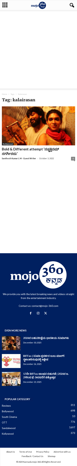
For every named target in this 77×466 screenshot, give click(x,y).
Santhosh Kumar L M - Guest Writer (19, 158)
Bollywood (8, 411)
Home (4, 94)
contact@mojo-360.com (45, 305)
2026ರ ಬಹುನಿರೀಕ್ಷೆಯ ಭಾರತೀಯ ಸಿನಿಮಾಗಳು (46, 337)
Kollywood (8, 144)
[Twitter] (46, 313)
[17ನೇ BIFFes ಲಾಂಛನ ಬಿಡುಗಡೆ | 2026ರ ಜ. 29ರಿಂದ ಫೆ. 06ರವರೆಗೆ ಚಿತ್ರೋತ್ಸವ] (11, 379)
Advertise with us (62, 452)
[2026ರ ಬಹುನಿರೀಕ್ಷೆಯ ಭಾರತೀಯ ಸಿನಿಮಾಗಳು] (11, 343)
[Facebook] (31, 313)
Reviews (6, 405)
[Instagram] (39, 313)
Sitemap (51, 456)
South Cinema (9, 416)
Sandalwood (9, 428)
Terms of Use (25, 452)
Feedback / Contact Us (32, 456)
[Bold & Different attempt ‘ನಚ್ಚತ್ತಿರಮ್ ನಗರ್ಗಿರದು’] (38, 125)
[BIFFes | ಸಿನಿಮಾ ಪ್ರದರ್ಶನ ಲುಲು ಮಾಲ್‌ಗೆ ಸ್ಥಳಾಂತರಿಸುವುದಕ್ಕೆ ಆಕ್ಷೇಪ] (11, 361)
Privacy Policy (42, 452)
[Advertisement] (38, 49)
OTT (4, 422)
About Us (10, 452)
